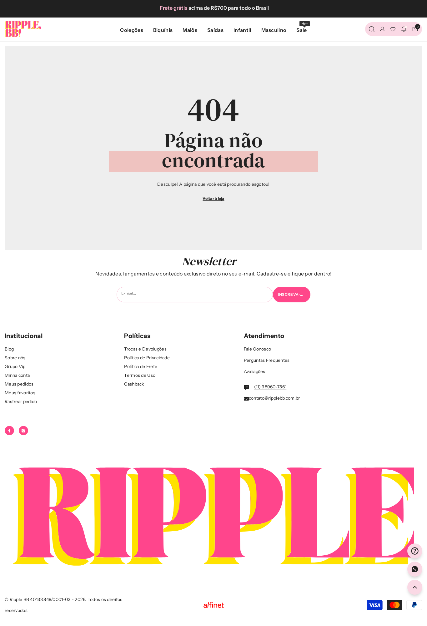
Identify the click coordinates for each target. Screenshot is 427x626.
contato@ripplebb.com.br (274, 398)
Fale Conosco (257, 349)
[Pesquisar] (371, 29)
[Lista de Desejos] (393, 29)
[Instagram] (23, 430)
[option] (213, 7)
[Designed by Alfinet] (213, 605)
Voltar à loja (213, 198)
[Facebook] (9, 430)
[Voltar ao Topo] (414, 587)
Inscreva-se (292, 294)
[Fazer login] (382, 29)
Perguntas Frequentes (267, 360)
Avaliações (254, 371)
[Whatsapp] (414, 569)
